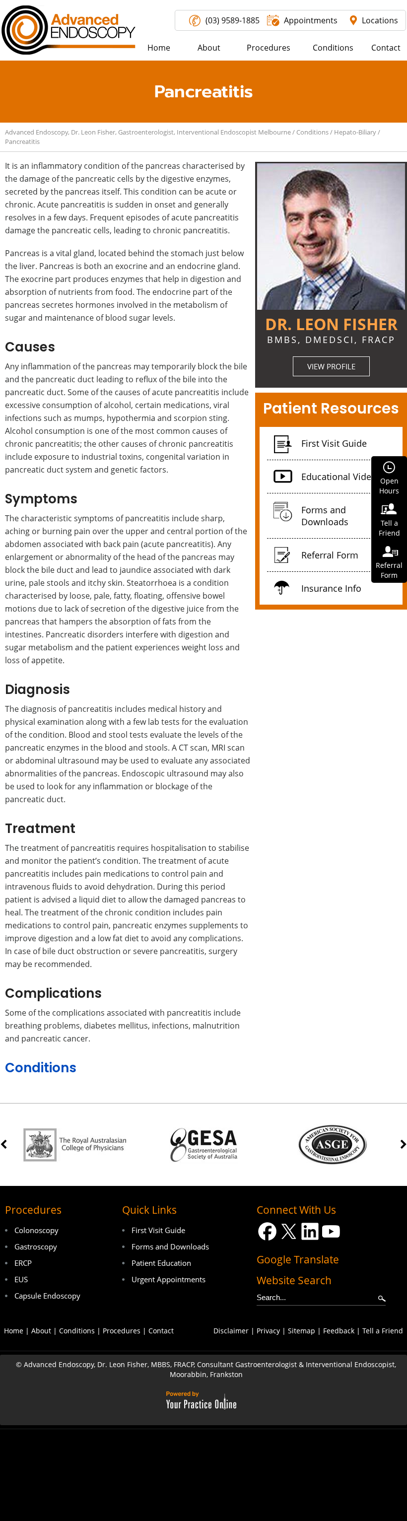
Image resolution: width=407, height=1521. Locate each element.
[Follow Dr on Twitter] (288, 1231)
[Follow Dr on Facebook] (267, 1231)
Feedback (338, 1330)
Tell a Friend (382, 1330)
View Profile (331, 366)
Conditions (312, 132)
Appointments (311, 20)
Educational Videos (341, 477)
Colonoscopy (36, 1230)
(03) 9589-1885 (232, 20)
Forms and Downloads (324, 516)
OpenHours (389, 485)
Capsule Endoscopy (47, 1296)
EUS (21, 1279)
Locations (380, 20)
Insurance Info (331, 588)
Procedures (33, 1210)
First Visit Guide (334, 443)
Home (13, 1330)
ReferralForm (389, 570)
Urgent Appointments (168, 1279)
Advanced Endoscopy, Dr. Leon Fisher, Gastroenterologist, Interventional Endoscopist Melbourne (148, 132)
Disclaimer (231, 1330)
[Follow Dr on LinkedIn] (310, 1231)
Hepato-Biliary (355, 132)
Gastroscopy (35, 1246)
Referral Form (329, 555)
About (41, 1330)
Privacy (268, 1330)
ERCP (23, 1263)
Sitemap (301, 1330)
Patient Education (161, 1263)
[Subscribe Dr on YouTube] (331, 1231)
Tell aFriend (389, 528)
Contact (161, 1330)
